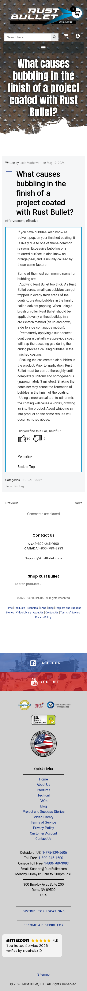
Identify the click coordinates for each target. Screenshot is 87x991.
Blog (51, 607)
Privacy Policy (43, 617)
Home (9, 607)
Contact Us (51, 612)
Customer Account (43, 833)
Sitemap (43, 974)
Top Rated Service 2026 (27, 945)
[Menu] (43, 47)
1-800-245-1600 (50, 858)
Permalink (25, 456)
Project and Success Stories (44, 812)
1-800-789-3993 (56, 863)
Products (20, 607)
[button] (43, 193)
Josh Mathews (29, 162)
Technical (32, 607)
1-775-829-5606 (54, 853)
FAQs (43, 607)
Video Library (23, 612)
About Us (38, 612)
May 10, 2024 (56, 162)
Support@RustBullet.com (48, 869)
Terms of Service (70, 612)
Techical (44, 795)
